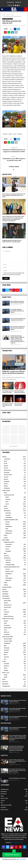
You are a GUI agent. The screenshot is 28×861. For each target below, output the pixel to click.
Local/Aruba (7, 459)
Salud (5, 461)
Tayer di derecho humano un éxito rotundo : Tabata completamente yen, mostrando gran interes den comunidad (17, 738)
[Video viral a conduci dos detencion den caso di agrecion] (8, 398)
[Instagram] (12, 847)
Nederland (8, 580)
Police (5, 535)
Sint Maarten (8, 526)
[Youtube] (20, 847)
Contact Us (18, 2)
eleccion (5, 134)
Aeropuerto (7, 634)
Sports (5, 506)
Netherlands (8, 533)
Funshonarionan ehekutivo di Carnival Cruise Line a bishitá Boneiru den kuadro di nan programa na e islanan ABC (16, 748)
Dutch (3, 540)
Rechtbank (8, 551)
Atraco (5, 668)
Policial (4, 18)
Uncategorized (6, 686)
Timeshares (7, 625)
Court (6, 501)
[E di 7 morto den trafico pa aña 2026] (20, 398)
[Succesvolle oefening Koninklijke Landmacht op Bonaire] (6, 311)
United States (8, 517)
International (7, 510)
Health (7, 497)
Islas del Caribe (8, 474)
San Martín (6, 481)
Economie (8, 546)
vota (15, 134)
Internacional (7, 470)
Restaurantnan (7, 627)
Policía (5, 483)
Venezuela (6, 472)
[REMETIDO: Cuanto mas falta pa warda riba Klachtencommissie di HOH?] (14, 362)
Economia (6, 612)
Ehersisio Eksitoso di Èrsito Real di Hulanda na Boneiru (17, 302)
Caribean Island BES (9, 519)
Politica (8, 18)
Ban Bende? (5, 683)
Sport (5, 553)
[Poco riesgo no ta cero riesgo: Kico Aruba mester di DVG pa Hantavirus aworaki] (8, 385)
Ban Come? (5, 681)
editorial (20, 134)
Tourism (6, 508)
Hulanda (6, 652)
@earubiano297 (14, 446)
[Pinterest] (16, 847)
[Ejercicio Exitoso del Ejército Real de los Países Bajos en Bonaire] (6, 328)
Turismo (6, 468)
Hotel (5, 623)
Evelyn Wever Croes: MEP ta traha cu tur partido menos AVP (14, 159)
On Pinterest (6, 421)
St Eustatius (7, 488)
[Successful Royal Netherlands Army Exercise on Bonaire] (6, 320)
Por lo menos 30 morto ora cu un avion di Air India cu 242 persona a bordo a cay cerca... (17, 770)
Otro (5, 659)
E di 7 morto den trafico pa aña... (18, 404)
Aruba (10, 134)
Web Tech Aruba (21, 859)
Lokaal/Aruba (7, 542)
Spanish (4, 456)
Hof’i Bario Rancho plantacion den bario (19, 391)
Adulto (5, 677)
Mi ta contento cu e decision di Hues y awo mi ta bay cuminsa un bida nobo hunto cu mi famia (13, 195)
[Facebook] (3, 847)
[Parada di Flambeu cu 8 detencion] (4, 780)
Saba (6, 528)
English (4, 490)
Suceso (4, 661)
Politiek (6, 585)
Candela (6, 670)
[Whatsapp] (14, 851)
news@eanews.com (17, 842)
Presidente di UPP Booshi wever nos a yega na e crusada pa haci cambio (14, 151)
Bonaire (6, 479)
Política (6, 486)
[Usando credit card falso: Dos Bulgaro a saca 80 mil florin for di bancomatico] (4, 761)
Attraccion (6, 632)
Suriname (6, 657)
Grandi (5, 674)
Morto (3, 672)
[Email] (24, 847)
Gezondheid (8, 544)
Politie (5, 582)
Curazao (6, 477)
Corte (5, 609)
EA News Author (7, 25)
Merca (5, 654)
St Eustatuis (5, 591)
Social (5, 463)
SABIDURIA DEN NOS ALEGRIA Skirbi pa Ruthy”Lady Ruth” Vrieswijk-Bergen (11, 241)
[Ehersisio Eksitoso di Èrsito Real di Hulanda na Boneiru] (6, 303)
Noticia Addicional (8, 616)
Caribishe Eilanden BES (10, 567)
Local (11, 18)
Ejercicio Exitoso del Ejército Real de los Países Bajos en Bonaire (17, 328)
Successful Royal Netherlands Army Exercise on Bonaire (18, 319)
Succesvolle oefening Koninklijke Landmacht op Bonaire (17, 310)
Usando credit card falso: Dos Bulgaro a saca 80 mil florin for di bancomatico (17, 761)
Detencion (6, 665)
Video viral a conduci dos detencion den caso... (7, 405)
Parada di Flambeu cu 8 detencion (17, 778)
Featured (4, 587)
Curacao (7, 522)
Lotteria (6, 614)
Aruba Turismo (6, 618)
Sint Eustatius (8, 531)
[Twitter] (7, 847)
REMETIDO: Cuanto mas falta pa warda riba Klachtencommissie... (13, 372)
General (6, 621)
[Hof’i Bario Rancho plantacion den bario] (20, 385)
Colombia (7, 515)
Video (3, 679)
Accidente (6, 663)
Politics (6, 537)
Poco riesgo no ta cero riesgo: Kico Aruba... (8, 391)
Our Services (10, 2)
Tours (5, 629)
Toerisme (6, 555)
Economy (7, 499)
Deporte (6, 465)
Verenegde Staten (10, 564)
